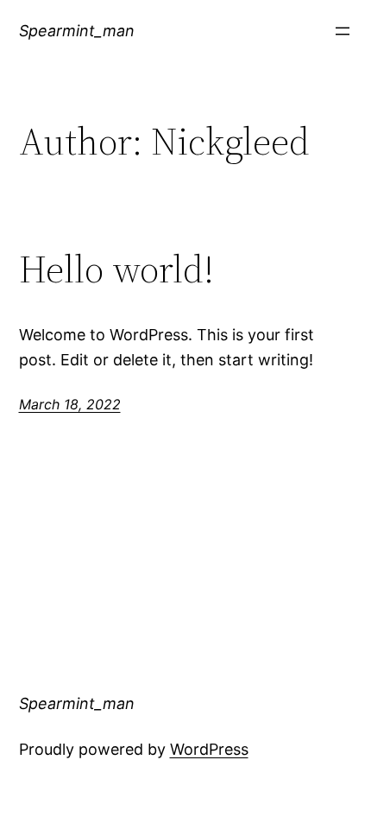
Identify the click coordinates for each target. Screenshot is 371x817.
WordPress (209, 749)
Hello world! (116, 270)
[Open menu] (342, 31)
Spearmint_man (77, 31)
